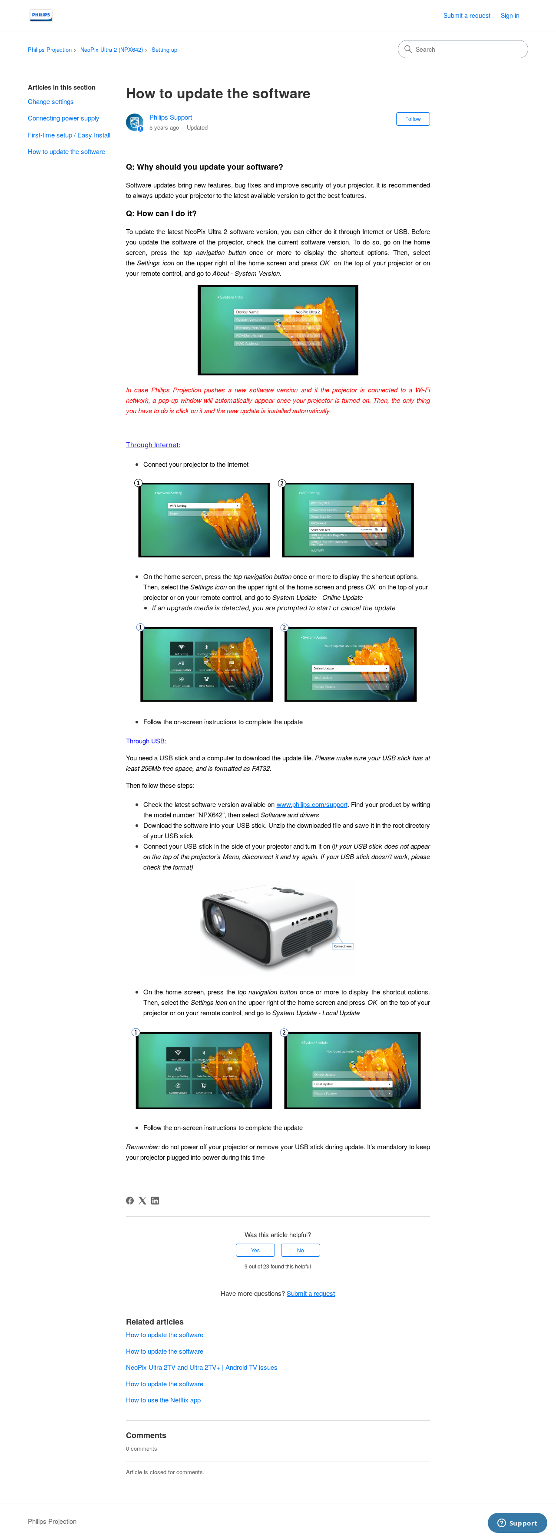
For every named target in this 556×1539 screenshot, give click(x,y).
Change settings (51, 101)
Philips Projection (50, 49)
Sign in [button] (510, 15)
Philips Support (170, 116)
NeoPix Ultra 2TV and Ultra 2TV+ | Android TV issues (202, 1367)
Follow (413, 118)
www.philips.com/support (312, 804)
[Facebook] (130, 1200)
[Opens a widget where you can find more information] (517, 1524)
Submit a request (466, 15)
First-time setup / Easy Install (69, 134)
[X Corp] (142, 1200)
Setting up (164, 49)
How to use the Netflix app (163, 1399)
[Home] (41, 15)
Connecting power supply (63, 117)
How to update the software (66, 151)
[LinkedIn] (155, 1200)
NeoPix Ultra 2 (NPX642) (111, 49)
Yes (255, 1250)
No (300, 1250)
